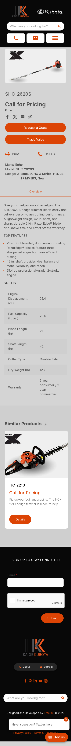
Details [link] (20, 519)
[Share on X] (15, 117)
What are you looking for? (29, 26)
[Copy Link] (30, 117)
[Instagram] (46, 681)
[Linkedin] (35, 681)
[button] (16, 38)
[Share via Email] (22, 117)
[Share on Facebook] (7, 117)
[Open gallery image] (35, 66)
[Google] (30, 680)
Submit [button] (52, 618)
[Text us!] (56, 737)
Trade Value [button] (35, 139)
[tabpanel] (35, 66)
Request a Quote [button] (36, 128)
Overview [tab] (35, 191)
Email (18, 575)
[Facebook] (25, 681)
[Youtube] (40, 681)
